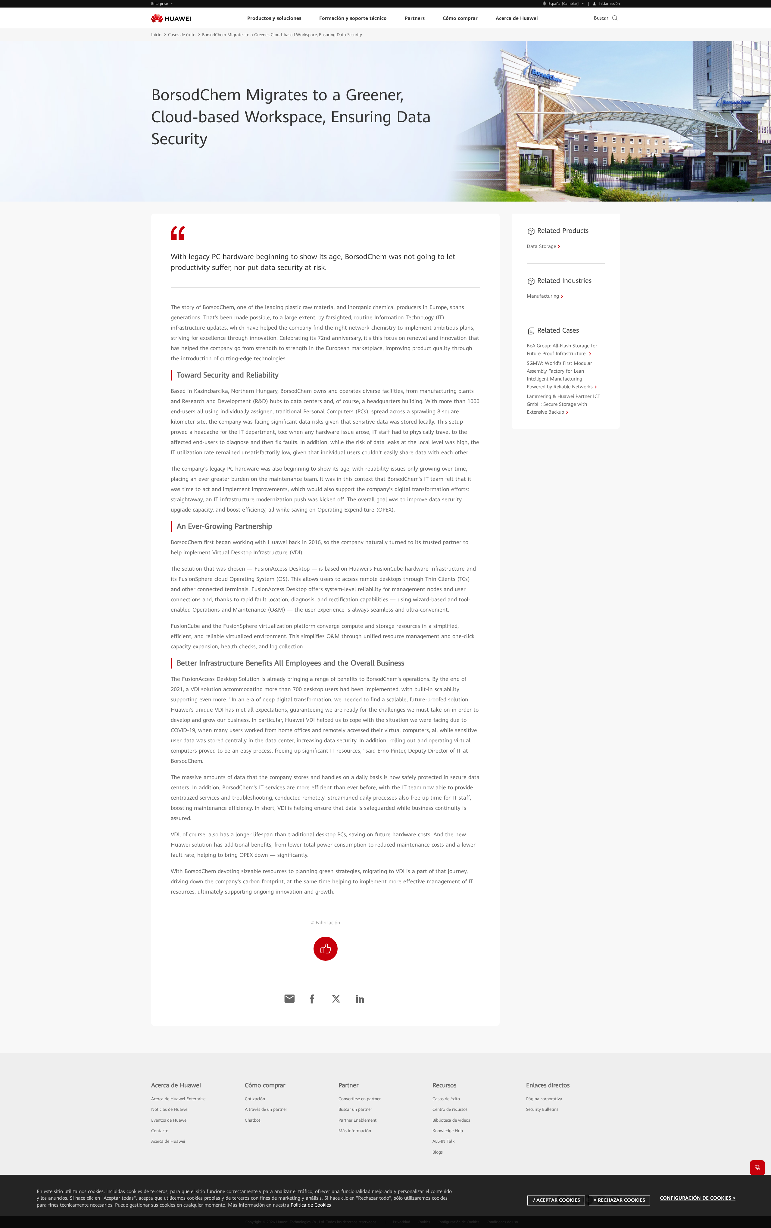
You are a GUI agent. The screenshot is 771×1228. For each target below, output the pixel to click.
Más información (355, 1130)
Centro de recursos (449, 1109)
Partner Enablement (357, 1120)
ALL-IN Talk (443, 1141)
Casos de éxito (181, 34)
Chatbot (252, 1120)
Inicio (156, 34)
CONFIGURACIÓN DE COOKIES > (697, 1198)
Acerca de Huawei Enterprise (178, 1098)
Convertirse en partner (360, 1098)
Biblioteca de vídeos (451, 1120)
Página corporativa (544, 1098)
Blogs (437, 1152)
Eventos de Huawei (169, 1120)
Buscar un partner (355, 1109)
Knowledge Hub (447, 1130)
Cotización (255, 1098)
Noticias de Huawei (170, 1109)
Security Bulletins (542, 1109)
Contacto (159, 1130)
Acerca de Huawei (168, 1141)
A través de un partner (266, 1109)
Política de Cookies (311, 1205)
